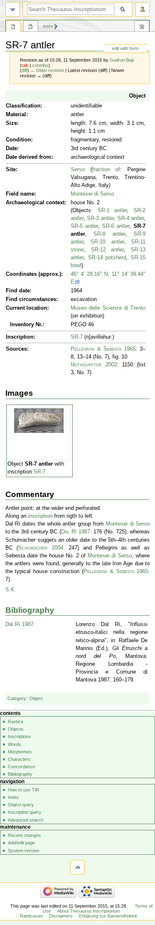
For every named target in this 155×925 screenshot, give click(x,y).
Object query (21, 804)
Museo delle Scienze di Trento (108, 308)
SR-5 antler (84, 226)
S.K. (10, 590)
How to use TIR (23, 789)
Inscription (19, 337)
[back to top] (77, 867)
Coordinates (21, 274)
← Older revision (47, 70)
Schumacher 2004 (40, 548)
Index (13, 797)
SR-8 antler (109, 234)
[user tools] (142, 9)
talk (25, 65)
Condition (18, 140)
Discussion (31, 27)
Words (14, 744)
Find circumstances (31, 299)
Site (11, 169)
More (48, 26)
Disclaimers (61, 915)
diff (24, 70)
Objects (16, 729)
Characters (19, 759)
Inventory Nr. (26, 324)
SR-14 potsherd (107, 258)
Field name (20, 194)
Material (16, 114)
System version (23, 850)
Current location (26, 308)
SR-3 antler (100, 218)
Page (13, 27)
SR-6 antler (115, 226)
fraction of (106, 169)
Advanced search (25, 819)
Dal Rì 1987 (75, 532)
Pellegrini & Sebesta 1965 (103, 349)
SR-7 (77, 337)
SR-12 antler (107, 250)
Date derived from (28, 157)
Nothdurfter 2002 (94, 365)
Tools (142, 27)
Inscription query (24, 812)
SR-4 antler (130, 218)
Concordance (21, 766)
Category (16, 698)
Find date (18, 291)
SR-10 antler (107, 242)
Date (11, 148)
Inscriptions (19, 736)
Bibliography (29, 610)
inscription (40, 516)
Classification (23, 106)
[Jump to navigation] (12, 9)
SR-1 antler (112, 210)
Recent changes (24, 835)
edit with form (125, 48)
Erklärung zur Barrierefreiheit (108, 915)
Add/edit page (21, 842)
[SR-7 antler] (39, 420)
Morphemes (20, 751)
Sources (16, 349)
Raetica (15, 721)
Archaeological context (35, 203)
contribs (40, 65)
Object (137, 96)
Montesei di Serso (92, 194)
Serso (78, 169)
